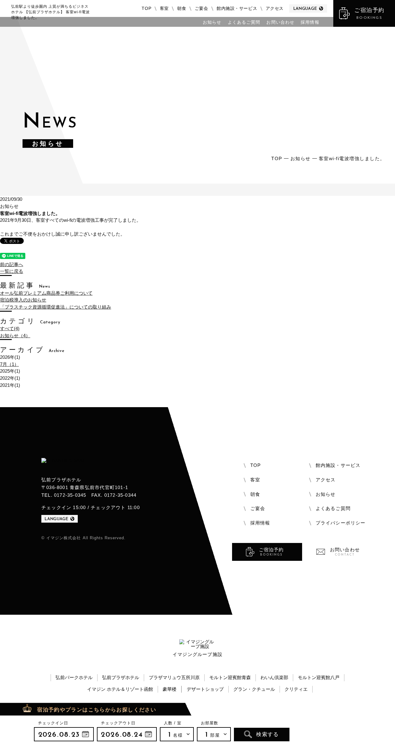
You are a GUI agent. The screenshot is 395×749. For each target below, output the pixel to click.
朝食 (181, 8)
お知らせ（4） (15, 335)
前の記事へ (11, 264)
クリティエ (296, 689)
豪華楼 (170, 689)
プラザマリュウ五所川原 (174, 677)
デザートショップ (205, 689)
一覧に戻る (11, 271)
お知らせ (212, 22)
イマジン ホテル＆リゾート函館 (120, 689)
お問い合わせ (280, 22)
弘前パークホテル (74, 677)
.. (64, 734)
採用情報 (310, 22)
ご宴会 (201, 8)
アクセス (275, 8)
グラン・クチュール (254, 689)
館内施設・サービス (237, 8)
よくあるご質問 (244, 22)
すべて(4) (9, 328)
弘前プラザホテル (120, 677)
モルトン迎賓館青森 (230, 677)
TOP (146, 8)
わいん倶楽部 (274, 677)
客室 (164, 8)
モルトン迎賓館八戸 (318, 677)
